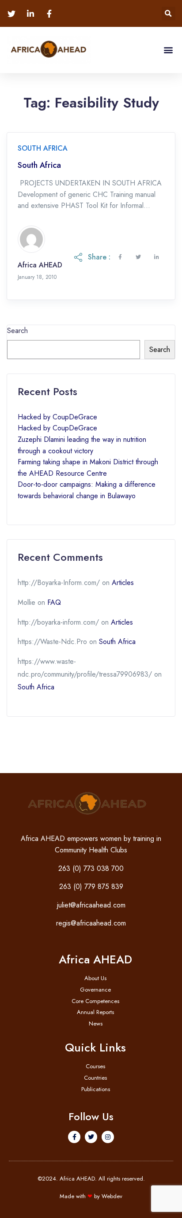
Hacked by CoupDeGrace (57, 417)
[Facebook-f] (74, 1137)
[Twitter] (91, 1137)
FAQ (54, 602)
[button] (168, 13)
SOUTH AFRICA (43, 148)
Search (17, 331)
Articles (123, 583)
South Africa (39, 165)
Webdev (112, 1196)
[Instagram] (108, 1137)
